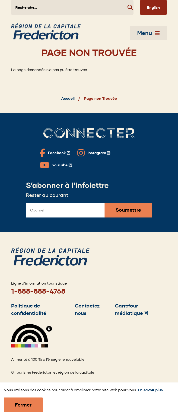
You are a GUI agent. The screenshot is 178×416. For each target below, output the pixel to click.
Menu (144, 33)
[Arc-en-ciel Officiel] (31, 346)
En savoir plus (150, 390)
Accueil (68, 98)
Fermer (23, 405)
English (153, 7)
